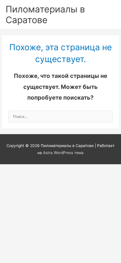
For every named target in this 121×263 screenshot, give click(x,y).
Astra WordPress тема (63, 152)
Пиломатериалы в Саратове (45, 14)
